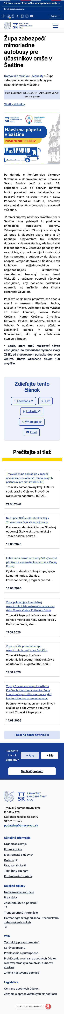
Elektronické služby (17, 854)
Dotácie (9, 860)
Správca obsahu (14, 947)
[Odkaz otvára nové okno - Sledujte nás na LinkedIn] (22, 16)
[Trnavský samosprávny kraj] (18, 25)
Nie (51, 755)
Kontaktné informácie (18, 876)
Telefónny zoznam (16, 870)
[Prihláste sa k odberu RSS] (27, 16)
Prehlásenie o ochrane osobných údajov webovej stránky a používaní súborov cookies (30, 963)
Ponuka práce (13, 849)
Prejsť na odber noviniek (30, 734)
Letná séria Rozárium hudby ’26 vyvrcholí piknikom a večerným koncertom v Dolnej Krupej (31, 562)
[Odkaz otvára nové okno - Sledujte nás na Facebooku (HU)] (8, 16)
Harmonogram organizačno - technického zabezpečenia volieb (31, 920)
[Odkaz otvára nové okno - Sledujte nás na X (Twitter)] (17, 16)
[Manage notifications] (48, 1006)
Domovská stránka (16, 76)
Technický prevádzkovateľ (21, 942)
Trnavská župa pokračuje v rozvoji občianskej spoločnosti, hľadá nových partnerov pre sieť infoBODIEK (29, 478)
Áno (31, 755)
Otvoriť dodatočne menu (14, 9)
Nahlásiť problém (32, 771)
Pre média (10, 897)
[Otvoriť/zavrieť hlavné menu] (55, 26)
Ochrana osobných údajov (21, 988)
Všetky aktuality (14, 104)
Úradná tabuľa (13, 865)
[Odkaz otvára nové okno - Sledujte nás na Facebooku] (3, 16)
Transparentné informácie (21, 912)
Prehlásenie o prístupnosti (21, 953)
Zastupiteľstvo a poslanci (20, 903)
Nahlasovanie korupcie (19, 892)
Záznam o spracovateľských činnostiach (30, 994)
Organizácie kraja (15, 844)
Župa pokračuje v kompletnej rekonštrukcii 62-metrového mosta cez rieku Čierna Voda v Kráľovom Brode (30, 606)
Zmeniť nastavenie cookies (21, 972)
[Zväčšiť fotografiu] (32, 163)
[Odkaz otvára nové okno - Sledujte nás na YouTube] (31, 16)
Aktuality (38, 76)
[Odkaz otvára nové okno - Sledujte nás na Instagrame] (13, 16)
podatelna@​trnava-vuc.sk (21, 825)
